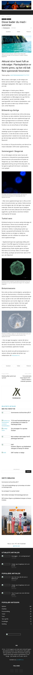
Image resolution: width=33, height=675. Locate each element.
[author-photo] (16, 395)
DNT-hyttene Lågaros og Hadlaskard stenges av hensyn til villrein (21, 446)
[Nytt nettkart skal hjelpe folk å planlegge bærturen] (6, 438)
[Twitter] (21, 670)
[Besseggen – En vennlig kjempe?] (6, 558)
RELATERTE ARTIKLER (9, 406)
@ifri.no (16, 546)
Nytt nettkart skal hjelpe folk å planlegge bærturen (15, 495)
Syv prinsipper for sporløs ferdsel (10, 491)
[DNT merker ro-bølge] (6, 454)
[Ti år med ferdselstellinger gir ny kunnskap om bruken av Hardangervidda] (6, 423)
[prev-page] (15, 461)
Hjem (3, 16)
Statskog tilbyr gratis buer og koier (9, 377)
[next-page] (17, 461)
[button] (3, 12)
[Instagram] (16, 670)
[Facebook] (12, 670)
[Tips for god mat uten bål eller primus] (6, 595)
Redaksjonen (6, 28)
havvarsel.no (15, 355)
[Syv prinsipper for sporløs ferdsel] (6, 430)
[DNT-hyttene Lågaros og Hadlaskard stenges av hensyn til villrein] (6, 446)
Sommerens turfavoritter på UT (21, 412)
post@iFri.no (20, 659)
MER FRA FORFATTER (8, 409)
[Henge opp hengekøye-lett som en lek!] (6, 566)
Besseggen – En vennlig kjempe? (21, 556)
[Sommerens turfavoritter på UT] (6, 414)
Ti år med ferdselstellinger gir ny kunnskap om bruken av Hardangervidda (20, 422)
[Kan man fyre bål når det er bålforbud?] (6, 579)
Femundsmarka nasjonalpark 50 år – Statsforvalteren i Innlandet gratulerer (25, 378)
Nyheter (9, 19)
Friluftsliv (8, 16)
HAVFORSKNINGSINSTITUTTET (19, 75)
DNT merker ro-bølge (17, 452)
